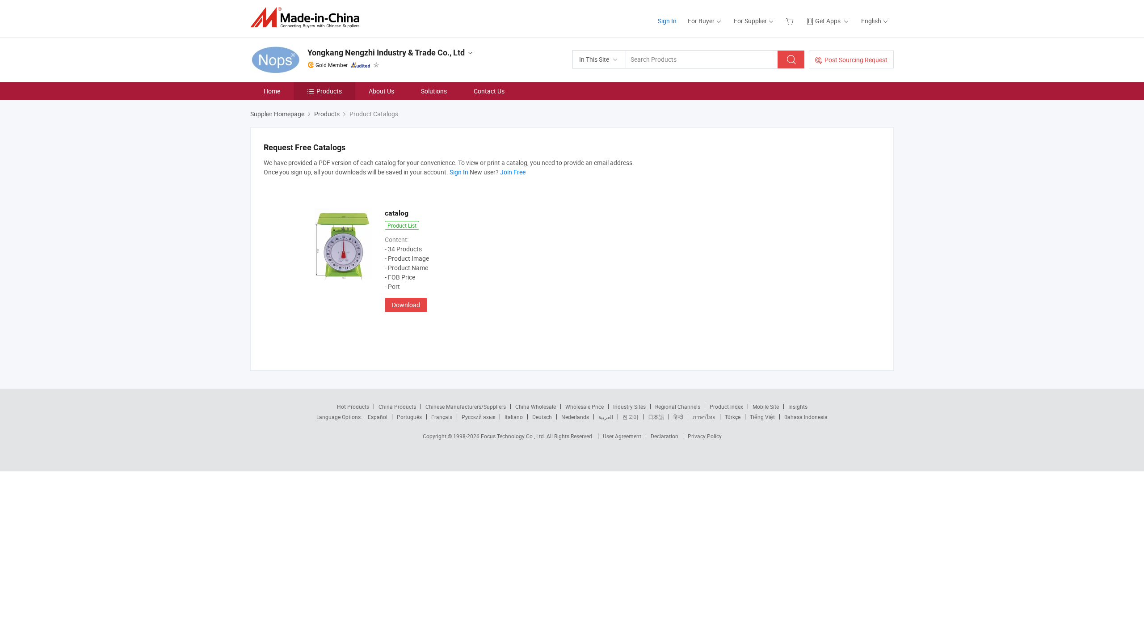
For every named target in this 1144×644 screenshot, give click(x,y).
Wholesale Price (584, 406)
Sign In (667, 21)
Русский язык (478, 416)
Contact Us (489, 91)
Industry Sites (629, 406)
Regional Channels (677, 406)
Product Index (726, 406)
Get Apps (828, 21)
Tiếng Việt (762, 416)
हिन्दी (678, 416)
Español (377, 416)
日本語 (656, 416)
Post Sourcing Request (855, 59)
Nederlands (575, 416)
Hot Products (353, 406)
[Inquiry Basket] (790, 21)
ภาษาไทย (704, 416)
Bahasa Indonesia (806, 416)
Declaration (664, 436)
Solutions (434, 91)
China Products (397, 406)
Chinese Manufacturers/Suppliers (465, 406)
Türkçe (732, 416)
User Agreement (622, 436)
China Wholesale (535, 406)
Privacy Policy (705, 436)
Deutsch (542, 416)
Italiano (514, 416)
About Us (381, 91)
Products (329, 91)
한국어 (630, 416)
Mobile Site (766, 406)
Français (441, 416)
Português (409, 416)
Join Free (513, 172)
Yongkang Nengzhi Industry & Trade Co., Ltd (386, 52)
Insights (798, 406)
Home (272, 91)
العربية (605, 416)
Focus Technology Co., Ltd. (514, 436)
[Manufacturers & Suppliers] (307, 17)
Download (406, 305)
